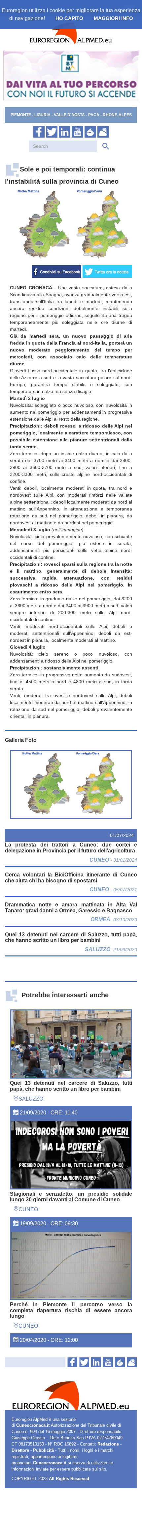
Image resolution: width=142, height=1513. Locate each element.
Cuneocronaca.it (33, 1425)
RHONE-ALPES (117, 115)
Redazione (108, 1444)
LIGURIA (42, 115)
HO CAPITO (69, 18)
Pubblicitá (43, 1450)
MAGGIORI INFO (113, 18)
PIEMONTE (21, 115)
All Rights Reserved (69, 1478)
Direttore (20, 1450)
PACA (93, 115)
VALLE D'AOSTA (70, 115)
